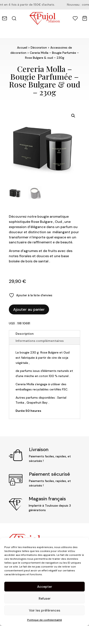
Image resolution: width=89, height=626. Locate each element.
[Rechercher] (14, 18)
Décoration (39, 47)
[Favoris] (75, 18)
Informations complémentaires (40, 341)
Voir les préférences (44, 610)
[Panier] (84, 18)
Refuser (45, 598)
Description (25, 334)
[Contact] (4, 18)
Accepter (44, 587)
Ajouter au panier (29, 309)
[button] (73, 116)
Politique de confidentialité (44, 620)
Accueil (22, 47)
